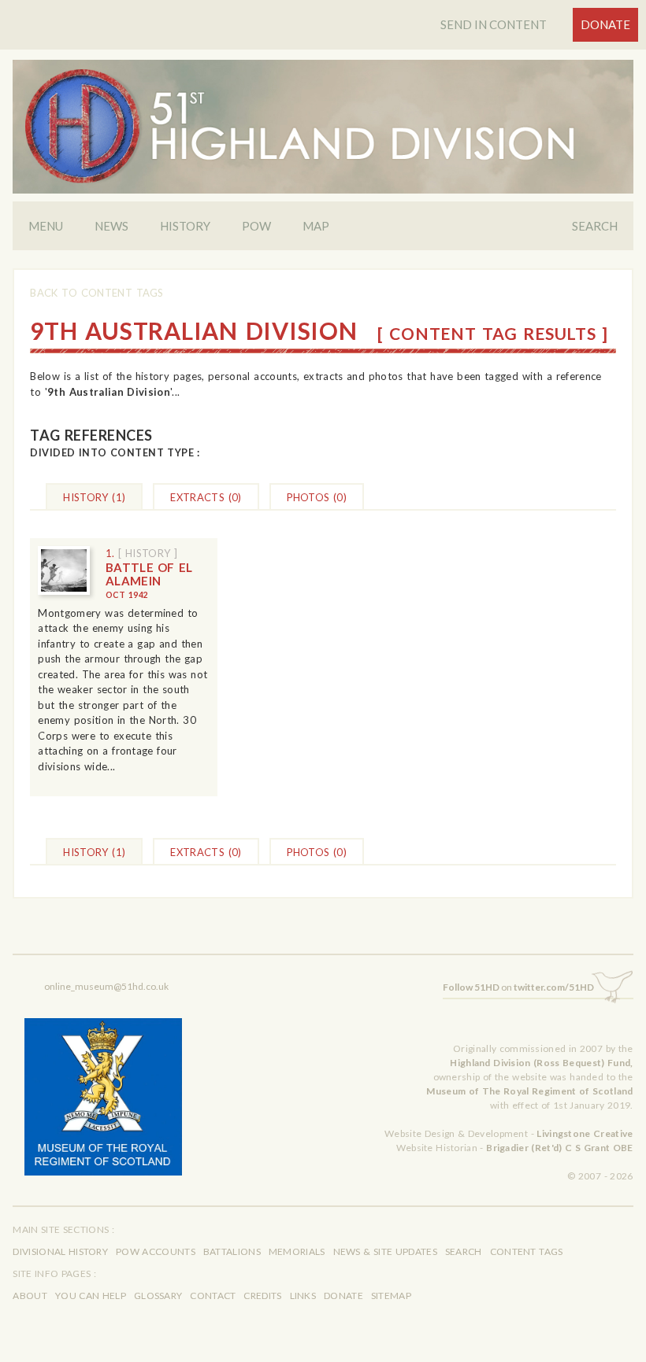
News (111, 226)
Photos (317, 497)
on (518, 987)
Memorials (297, 1251)
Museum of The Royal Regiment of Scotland (529, 1091)
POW (256, 226)
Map (316, 226)
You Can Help (90, 1295)
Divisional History (60, 1251)
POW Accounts (155, 1251)
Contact (213, 1295)
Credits (262, 1295)
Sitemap (391, 1295)
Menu (45, 226)
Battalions (232, 1251)
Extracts (205, 497)
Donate (605, 24)
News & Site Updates (385, 1251)
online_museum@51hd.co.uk (106, 986)
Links (303, 1295)
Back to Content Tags (96, 292)
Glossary (158, 1295)
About (30, 1295)
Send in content (493, 24)
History (185, 226)
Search (595, 226)
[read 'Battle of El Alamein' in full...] (63, 570)
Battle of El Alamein (149, 580)
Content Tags (526, 1251)
